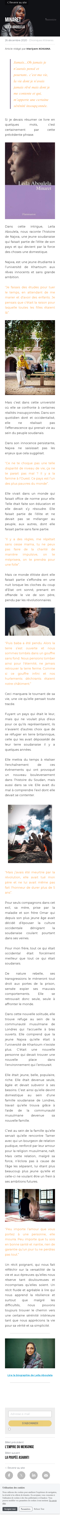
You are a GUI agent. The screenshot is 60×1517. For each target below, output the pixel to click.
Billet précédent (14, 1442)
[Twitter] (21, 1475)
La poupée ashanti (17, 1457)
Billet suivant (12, 1452)
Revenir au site (18, 2)
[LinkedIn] (34, 1475)
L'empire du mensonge (19, 1447)
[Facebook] (9, 1475)
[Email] (46, 1475)
